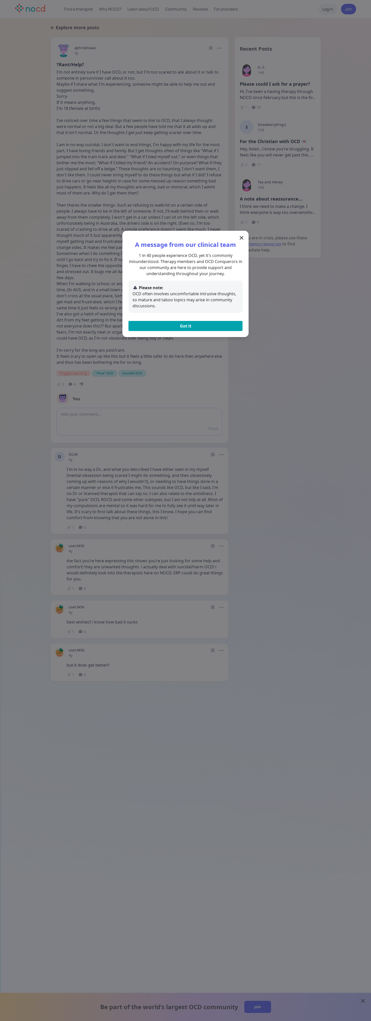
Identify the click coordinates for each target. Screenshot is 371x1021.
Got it (185, 326)
